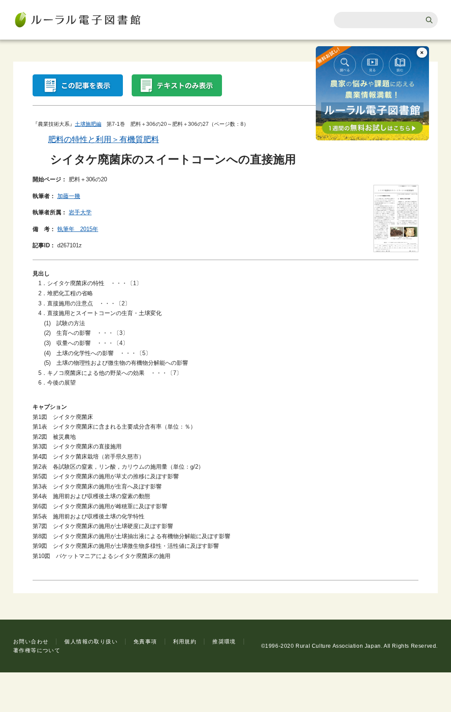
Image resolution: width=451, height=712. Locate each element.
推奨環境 (224, 642)
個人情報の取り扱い (91, 642)
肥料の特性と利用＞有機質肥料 (103, 139)
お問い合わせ (30, 642)
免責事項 (145, 642)
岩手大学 (80, 212)
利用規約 (185, 642)
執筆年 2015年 (77, 229)
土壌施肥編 (88, 124)
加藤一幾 (68, 196)
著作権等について (36, 650)
